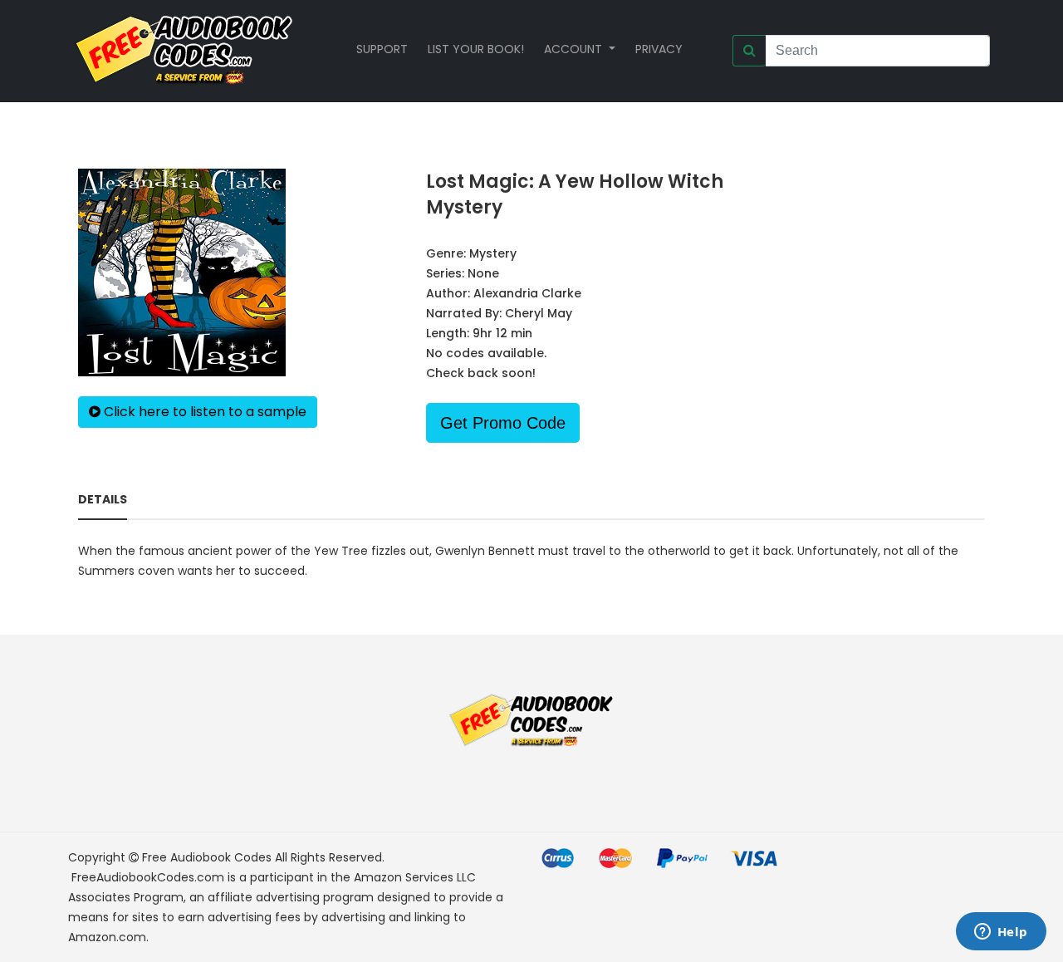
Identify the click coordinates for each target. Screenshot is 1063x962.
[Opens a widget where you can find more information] (1000, 933)
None (483, 273)
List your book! (476, 49)
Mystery (493, 253)
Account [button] (574, 49)
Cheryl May (538, 313)
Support (382, 49)
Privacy (659, 49)
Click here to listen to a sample (203, 411)
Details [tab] (102, 499)
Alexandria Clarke (527, 293)
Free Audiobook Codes (207, 857)
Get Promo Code (503, 423)
